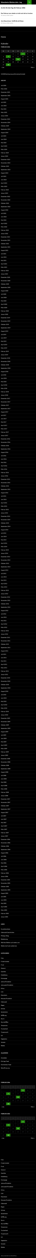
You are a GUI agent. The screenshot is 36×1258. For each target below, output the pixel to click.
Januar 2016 (4, 476)
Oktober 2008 (5, 765)
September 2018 (5, 368)
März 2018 (4, 388)
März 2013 (4, 587)
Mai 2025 (3, 109)
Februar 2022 (5, 230)
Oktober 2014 (5, 523)
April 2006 (4, 866)
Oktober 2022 (5, 203)
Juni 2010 (4, 698)
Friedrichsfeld (5, 961)
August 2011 (4, 651)
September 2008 (5, 768)
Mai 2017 (3, 422)
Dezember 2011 (5, 637)
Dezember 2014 (5, 516)
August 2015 (4, 492)
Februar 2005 (5, 913)
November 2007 (5, 802)
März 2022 (4, 227)
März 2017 (4, 429)
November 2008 (5, 762)
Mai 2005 (3, 903)
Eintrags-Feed (5, 1061)
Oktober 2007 (5, 806)
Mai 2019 (3, 341)
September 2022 (5, 206)
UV (2, 1035)
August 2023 (4, 173)
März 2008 (4, 789)
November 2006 (5, 843)
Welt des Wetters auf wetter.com (10, 942)
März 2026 (4, 89)
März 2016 (4, 469)
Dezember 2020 (5, 277)
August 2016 (4, 452)
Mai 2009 (3, 742)
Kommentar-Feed (6, 1064)
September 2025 (5, 95)
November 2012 (5, 600)
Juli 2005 (3, 896)
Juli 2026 (3, 85)
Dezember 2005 (5, 880)
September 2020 (5, 287)
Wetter (3, 1045)
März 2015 (4, 506)
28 (8, 64)
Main (6, 74)
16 (18, 59)
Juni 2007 (4, 819)
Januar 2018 (4, 395)
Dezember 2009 (5, 718)
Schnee (3, 1008)
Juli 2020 (3, 294)
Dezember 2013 (5, 556)
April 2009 (4, 745)
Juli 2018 (3, 375)
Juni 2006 (4, 859)
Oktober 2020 (5, 284)
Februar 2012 (5, 630)
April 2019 (4, 344)
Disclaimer (17, 74)
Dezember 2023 (5, 159)
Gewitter (3, 971)
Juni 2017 (4, 418)
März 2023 (4, 186)
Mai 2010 (3, 701)
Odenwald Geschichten (7, 932)
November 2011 (5, 641)
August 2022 (4, 210)
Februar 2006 (5, 873)
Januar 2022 (4, 233)
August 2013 (4, 570)
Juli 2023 (3, 176)
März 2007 (4, 829)
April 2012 (4, 624)
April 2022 (4, 223)
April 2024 (4, 146)
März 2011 (4, 668)
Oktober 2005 (5, 886)
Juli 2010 (3, 694)
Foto (2, 958)
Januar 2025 (4, 115)
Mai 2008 (3, 782)
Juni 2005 (4, 900)
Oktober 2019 (5, 324)
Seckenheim (4, 1012)
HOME (3, 74)
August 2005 (4, 893)
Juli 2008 (3, 775)
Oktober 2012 (5, 604)
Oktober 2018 (5, 365)
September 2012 (5, 607)
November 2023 (5, 163)
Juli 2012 (3, 614)
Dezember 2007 (5, 799)
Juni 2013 (4, 577)
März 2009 (4, 748)
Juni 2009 (4, 738)
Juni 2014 (4, 536)
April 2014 (4, 543)
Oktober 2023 (5, 166)
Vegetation (4, 1039)
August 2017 (4, 412)
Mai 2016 (3, 462)
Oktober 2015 (5, 486)
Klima (2, 988)
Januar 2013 (4, 593)
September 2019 (5, 328)
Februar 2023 (5, 190)
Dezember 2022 (5, 196)
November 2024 (5, 122)
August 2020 (4, 291)
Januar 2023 (4, 193)
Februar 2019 (5, 351)
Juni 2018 (4, 378)
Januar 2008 (4, 795)
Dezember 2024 (5, 119)
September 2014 (5, 526)
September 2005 (5, 890)
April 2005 (4, 906)
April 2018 (4, 385)
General (3, 968)
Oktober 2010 (5, 684)
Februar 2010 (5, 711)
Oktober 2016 (5, 445)
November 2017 (5, 402)
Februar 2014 (5, 550)
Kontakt (22, 74)
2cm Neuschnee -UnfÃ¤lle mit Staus (12, 21)
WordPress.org (5, 1068)
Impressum (11, 74)
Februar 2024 (5, 153)
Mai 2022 (3, 220)
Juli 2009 (3, 735)
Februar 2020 (5, 311)
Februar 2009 (5, 752)
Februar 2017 (5, 432)
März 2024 (4, 149)
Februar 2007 (5, 832)
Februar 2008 (5, 792)
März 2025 (4, 112)
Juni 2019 (4, 338)
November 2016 (5, 442)
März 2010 (4, 708)
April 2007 (4, 826)
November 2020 (5, 280)
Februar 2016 (5, 472)
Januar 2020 (4, 314)
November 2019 (5, 321)
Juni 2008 (4, 779)
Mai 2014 (3, 540)
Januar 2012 (4, 634)
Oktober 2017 (5, 405)
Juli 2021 (3, 253)
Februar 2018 (5, 391)
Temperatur (4, 1025)
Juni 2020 (4, 297)
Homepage (4, 978)
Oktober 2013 (5, 563)
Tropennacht (4, 1032)
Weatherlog (4, 939)
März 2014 (4, 546)
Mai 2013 (3, 580)
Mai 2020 (3, 301)
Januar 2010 (4, 715)
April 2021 (4, 264)
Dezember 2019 (5, 317)
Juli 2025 (3, 102)
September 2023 (5, 169)
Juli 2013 (3, 573)
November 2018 (5, 361)
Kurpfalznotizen (5, 929)
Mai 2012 (3, 620)
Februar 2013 (5, 590)
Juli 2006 (3, 856)
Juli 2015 (3, 496)
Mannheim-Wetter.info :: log (11, 2)
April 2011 (4, 664)
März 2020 (4, 307)
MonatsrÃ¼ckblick (6, 998)
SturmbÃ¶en (4, 1022)
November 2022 (5, 200)
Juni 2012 (4, 617)
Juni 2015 (4, 499)
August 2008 (4, 772)
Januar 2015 (4, 513)
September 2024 (5, 129)
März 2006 (4, 869)
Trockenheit (4, 1029)
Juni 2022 (4, 216)
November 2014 (5, 519)
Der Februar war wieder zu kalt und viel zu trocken (17, 13)
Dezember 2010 (5, 678)
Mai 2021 (3, 260)
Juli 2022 (3, 213)
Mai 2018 (3, 381)
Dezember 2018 (5, 358)
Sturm (2, 1018)
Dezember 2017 (5, 398)
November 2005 (5, 883)
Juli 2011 (3, 654)
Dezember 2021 (5, 237)
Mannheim (4, 995)
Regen (2, 1005)
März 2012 (4, 627)
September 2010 (5, 688)
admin (11, 15)
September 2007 (5, 809)
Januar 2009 (4, 755)
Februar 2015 (5, 509)
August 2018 (4, 371)
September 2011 (5, 647)
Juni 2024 (4, 139)
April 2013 (4, 583)
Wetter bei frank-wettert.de (9, 946)
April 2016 (4, 466)
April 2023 (4, 183)
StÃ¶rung (3, 1015)
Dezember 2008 (5, 758)
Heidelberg (4, 975)
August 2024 (4, 132)
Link (2, 992)
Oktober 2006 (5, 846)
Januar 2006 (4, 876)
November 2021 (5, 240)
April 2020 (4, 304)
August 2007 (4, 812)
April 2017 (4, 425)
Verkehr (3, 1042)
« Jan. (2, 67)
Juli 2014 (3, 533)
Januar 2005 (4, 917)
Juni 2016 (4, 459)
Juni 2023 (4, 179)
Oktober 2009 (5, 725)
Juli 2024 (3, 136)
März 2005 (4, 910)
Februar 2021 (5, 270)
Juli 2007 (3, 816)
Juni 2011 (4, 657)
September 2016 (5, 449)
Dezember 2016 (5, 439)
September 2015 (5, 489)
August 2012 (4, 610)
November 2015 (5, 482)
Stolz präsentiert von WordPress (9, 1255)
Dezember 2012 (5, 597)
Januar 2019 (4, 354)
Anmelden (4, 1058)
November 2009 (5, 721)
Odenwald (4, 1002)
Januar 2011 (4, 674)
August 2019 (4, 331)
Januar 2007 (4, 836)
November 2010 (5, 681)
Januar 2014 (4, 553)
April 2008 (4, 785)
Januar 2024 (4, 156)
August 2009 (4, 731)
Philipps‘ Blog (5, 936)
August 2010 (4, 691)
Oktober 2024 (5, 126)
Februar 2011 (5, 671)
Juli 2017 (3, 415)
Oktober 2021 (5, 243)
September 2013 (5, 567)
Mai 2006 (3, 863)
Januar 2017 (4, 435)
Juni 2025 (4, 105)
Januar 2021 (4, 274)
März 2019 (4, 348)
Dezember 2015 (5, 479)
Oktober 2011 (5, 644)
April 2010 (4, 705)
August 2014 (4, 530)
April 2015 (4, 503)
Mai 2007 (3, 822)
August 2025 (4, 99)
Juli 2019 (3, 334)
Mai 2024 (3, 142)
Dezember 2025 (5, 92)
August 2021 (4, 250)
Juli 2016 (3, 455)
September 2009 (5, 728)
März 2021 (4, 267)
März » (33, 67)
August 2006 (4, 853)
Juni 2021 (4, 257)
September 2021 (5, 247)
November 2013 (5, 560)
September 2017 (5, 408)
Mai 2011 (3, 661)
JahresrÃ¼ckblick (6, 981)
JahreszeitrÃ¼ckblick (7, 985)
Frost (2, 965)
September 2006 (5, 849)
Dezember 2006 (5, 839)
